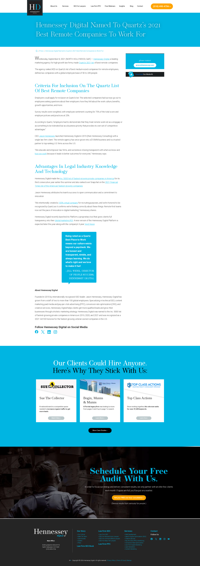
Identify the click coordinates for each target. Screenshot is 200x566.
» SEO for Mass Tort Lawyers (107, 541)
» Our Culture (81, 534)
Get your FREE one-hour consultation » (129, 498)
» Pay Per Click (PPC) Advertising (134, 541)
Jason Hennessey (47, 136)
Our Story (81, 531)
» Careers (79, 541)
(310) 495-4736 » (162, 6)
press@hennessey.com (145, 65)
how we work (41, 153)
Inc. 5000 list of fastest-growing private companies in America (87, 178)
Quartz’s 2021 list (86, 62)
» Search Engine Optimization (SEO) (135, 536)
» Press (79, 543)
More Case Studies (100, 430)
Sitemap (129, 560)
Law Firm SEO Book (85, 546)
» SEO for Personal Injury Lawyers (108, 536)
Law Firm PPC (104, 544)
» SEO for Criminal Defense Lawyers (109, 538)
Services (128, 531)
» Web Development (130, 534)
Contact (154, 531)
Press (41, 51)
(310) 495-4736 (51, 549)
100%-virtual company (68, 203)
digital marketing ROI (64, 220)
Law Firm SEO (104, 531)
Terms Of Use (121, 560)
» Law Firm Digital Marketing (133, 545)
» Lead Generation (129, 547)
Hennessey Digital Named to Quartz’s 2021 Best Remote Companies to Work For (74, 51)
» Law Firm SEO (103, 534)
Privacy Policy (111, 560)
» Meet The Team (82, 536)
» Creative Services (129, 538)
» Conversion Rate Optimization (133, 543)
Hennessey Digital (101, 59)
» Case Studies (81, 538)
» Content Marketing (130, 549)
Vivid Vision (90, 224)
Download (139, 74)
